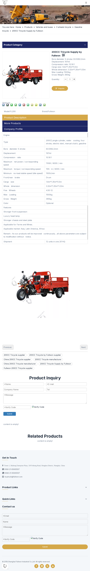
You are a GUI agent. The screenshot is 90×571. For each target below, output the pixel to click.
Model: (7, 111)
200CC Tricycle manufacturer (48, 359)
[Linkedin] (42, 566)
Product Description (15, 117)
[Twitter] (47, 566)
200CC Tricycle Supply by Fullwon (55, 364)
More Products (12, 123)
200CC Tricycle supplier (14, 355)
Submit (9, 414)
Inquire (61, 88)
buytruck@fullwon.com (13, 477)
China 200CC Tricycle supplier (17, 359)
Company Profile (13, 129)
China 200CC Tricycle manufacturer (20, 364)
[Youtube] (53, 566)
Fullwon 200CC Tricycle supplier (18, 368)
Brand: (45, 111)
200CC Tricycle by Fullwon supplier (45, 355)
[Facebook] (36, 566)
